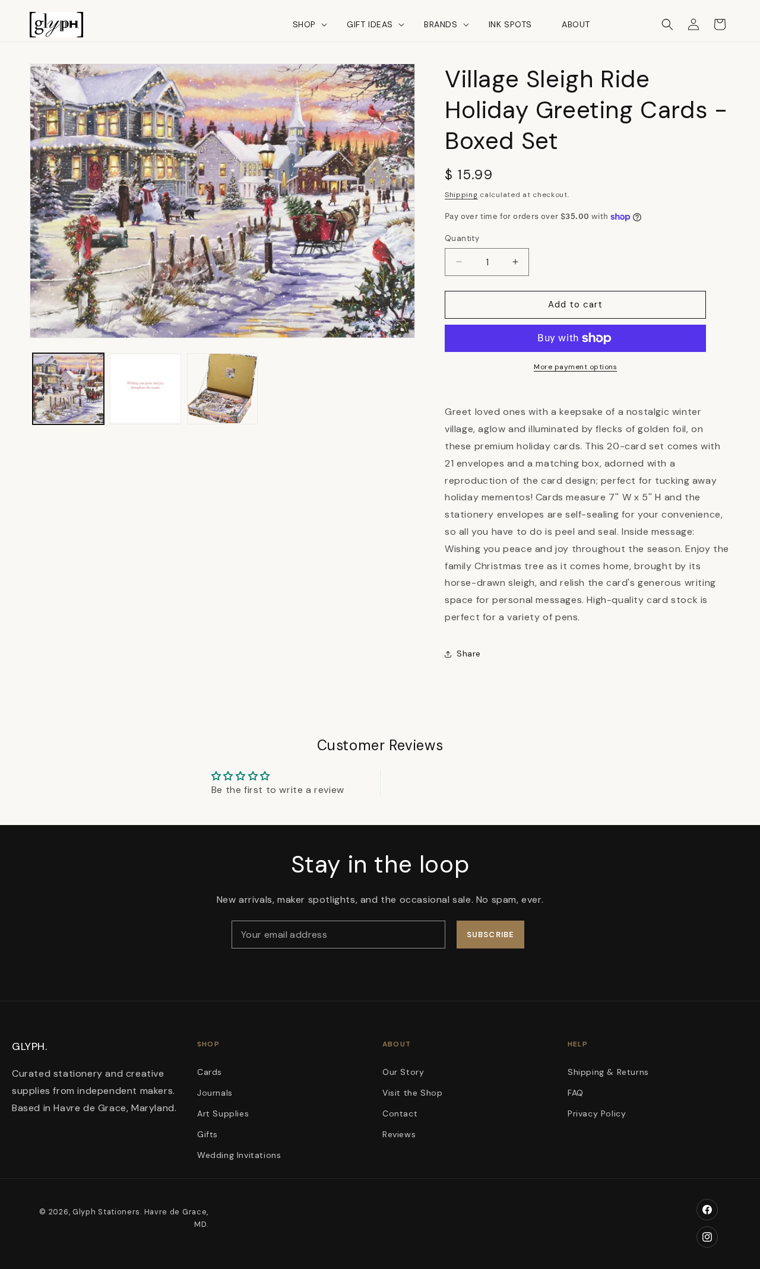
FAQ (576, 1092)
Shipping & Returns (608, 1072)
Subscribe (490, 934)
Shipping (461, 194)
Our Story (403, 1072)
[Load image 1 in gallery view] (68, 388)
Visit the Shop (412, 1092)
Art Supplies (223, 1113)
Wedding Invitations (239, 1155)
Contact (399, 1113)
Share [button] (469, 653)
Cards (209, 1072)
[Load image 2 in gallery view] (145, 388)
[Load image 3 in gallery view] (222, 388)
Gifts (207, 1135)
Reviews (399, 1135)
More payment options (575, 367)
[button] (305, 24)
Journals (215, 1092)
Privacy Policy (597, 1113)
